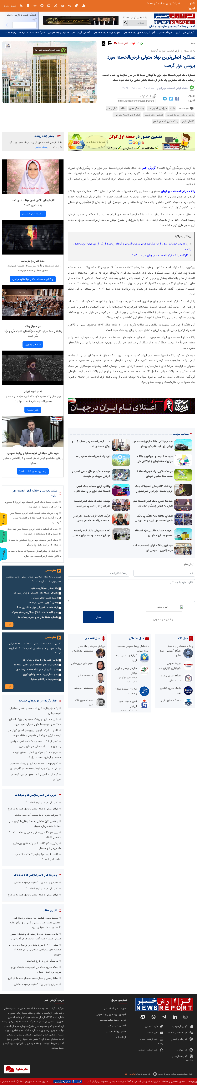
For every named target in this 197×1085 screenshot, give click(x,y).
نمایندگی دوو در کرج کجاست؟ (42, 802)
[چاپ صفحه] (109, 43)
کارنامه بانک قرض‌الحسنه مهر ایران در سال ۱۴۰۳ (159, 255)
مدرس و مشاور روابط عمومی (180, 115)
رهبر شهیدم (33, 410)
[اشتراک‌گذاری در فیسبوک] (176, 98)
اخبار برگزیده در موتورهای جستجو (38, 701)
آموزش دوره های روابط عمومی (139, 33)
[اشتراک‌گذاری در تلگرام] (164, 98)
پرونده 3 (3, 555)
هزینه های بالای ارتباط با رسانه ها (40, 660)
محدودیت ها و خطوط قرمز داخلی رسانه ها (36, 665)
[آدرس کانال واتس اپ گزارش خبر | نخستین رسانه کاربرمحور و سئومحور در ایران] (153, 1017)
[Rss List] (21, 6)
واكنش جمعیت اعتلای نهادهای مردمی (32, 279)
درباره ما (23, 33)
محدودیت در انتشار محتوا (44, 679)
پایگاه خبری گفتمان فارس (165, 121)
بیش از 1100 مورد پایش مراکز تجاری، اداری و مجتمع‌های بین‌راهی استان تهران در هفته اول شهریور (35, 950)
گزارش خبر (188, 33)
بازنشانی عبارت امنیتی (163, 619)
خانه (192, 43)
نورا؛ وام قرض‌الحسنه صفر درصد (92, 456)
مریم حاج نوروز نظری (82, 663)
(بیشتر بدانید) (41, 147)
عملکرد (123, 108)
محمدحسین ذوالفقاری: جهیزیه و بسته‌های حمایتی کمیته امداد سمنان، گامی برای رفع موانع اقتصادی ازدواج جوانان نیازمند (115, 3)
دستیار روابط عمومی (58, 33)
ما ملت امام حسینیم (32, 214)
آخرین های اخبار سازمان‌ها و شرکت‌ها (36, 795)
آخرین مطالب (49, 910)
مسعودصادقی (85, 675)
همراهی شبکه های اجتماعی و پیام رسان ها (36, 593)
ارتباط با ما (11, 33)
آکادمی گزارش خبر (81, 33)
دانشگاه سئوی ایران (170, 700)
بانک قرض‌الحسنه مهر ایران (178, 191)
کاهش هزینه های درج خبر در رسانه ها (38, 617)
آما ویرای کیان (130, 1074)
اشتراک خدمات (37, 33)
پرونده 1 (3, 519)
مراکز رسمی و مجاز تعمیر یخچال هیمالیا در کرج (33, 809)
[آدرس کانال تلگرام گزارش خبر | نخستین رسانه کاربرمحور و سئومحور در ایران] (164, 1017)
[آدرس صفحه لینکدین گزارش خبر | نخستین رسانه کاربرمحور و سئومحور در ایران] (175, 1017)
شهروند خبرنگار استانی (169, 33)
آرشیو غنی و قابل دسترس (45, 598)
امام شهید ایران (33, 391)
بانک (172, 108)
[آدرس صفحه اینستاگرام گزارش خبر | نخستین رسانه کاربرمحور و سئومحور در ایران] (185, 1017)
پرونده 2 (3, 537)
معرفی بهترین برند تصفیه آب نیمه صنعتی (36, 815)
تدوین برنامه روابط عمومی (106, 33)
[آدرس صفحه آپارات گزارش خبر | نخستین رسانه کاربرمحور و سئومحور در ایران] (142, 1017)
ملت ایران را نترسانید (33, 261)
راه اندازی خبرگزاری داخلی (44, 588)
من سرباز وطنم (33, 326)
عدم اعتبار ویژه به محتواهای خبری (40, 674)
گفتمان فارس (187, 121)
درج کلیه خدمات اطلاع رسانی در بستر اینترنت (34, 612)
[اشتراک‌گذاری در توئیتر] (170, 98)
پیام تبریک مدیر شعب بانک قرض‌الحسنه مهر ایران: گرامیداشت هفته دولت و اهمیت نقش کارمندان (35, 518)
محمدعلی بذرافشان (82, 651)
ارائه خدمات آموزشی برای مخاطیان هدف (37, 608)
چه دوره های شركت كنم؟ (33, 471)
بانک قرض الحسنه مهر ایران (172, 88)
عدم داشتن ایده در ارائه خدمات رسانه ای (37, 670)
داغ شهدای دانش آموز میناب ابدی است (33, 200)
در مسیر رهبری (33, 344)
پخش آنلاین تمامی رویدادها (43, 603)
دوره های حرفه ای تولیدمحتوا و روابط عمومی (32, 453)
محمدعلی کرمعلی (83, 688)
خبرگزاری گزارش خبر (157, 108)
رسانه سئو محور (136, 108)
